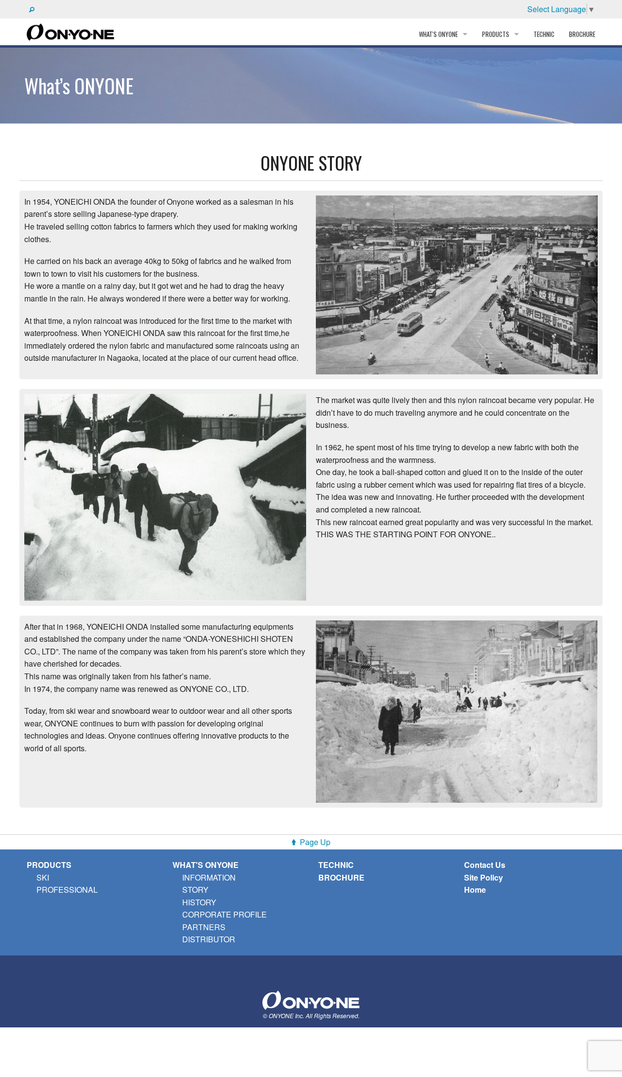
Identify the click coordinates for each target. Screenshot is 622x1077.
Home (475, 889)
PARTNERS (203, 927)
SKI (42, 877)
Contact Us (484, 864)
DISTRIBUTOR (208, 939)
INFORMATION (209, 877)
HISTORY (199, 902)
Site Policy (483, 877)
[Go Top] (311, 999)
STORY (195, 889)
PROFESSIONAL (67, 889)
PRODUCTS (49, 864)
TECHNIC (544, 34)
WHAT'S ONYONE (206, 864)
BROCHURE (582, 34)
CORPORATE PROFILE (224, 914)
